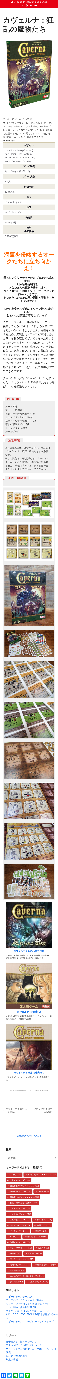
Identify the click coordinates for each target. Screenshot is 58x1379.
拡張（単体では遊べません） (24, 1202)
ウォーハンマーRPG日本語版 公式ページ (27, 1303)
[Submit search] (55, 1157)
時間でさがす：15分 (20, 1264)
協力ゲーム (41, 1231)
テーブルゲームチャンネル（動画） (25, 1300)
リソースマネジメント (21, 1248)
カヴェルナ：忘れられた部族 (29, 950)
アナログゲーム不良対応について (24, 1345)
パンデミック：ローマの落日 (41, 1110)
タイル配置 (16, 1281)
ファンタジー (30, 126)
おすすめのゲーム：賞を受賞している (27, 1276)
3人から (15, 1236)
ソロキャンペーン (12, 126)
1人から (11, 122)
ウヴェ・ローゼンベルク (30, 122)
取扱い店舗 (12, 1359)
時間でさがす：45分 (20, 1242)
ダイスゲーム (17, 1270)
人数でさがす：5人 (20, 1208)
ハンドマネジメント (20, 1214)
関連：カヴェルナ (16, 137)
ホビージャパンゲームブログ (21, 1296)
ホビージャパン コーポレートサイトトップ (30, 1321)
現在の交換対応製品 (16, 1355)
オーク (47, 122)
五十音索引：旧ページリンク (21, 1341)
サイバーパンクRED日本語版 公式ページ (27, 1310)
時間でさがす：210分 (34, 133)
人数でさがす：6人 (20, 1219)
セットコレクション (20, 1225)
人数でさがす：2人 (38, 1281)
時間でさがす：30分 (20, 1191)
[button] (53, 8)
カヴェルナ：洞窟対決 (29, 1011)
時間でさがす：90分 (46, 1264)
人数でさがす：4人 (20, 1180)
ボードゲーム (14, 119)
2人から (15, 1174)
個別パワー (44, 1225)
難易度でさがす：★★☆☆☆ (42, 1174)
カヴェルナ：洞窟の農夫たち (29, 1072)
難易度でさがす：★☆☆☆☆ (24, 1197)
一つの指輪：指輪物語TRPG (21, 1307)
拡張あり (43, 1248)
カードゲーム (44, 1219)
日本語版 (27, 119)
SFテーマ (15, 1253)
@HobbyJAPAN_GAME (29, 1135)
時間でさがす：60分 (36, 1236)
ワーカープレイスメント (21, 1259)
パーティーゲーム (19, 1231)
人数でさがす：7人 (28, 130)
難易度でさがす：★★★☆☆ (24, 1186)
